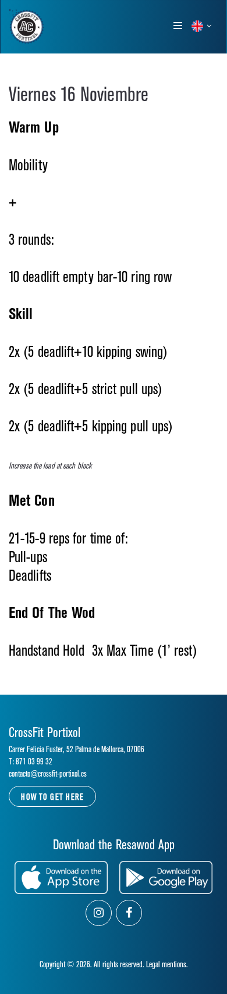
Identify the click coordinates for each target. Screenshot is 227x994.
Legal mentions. (167, 964)
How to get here (52, 797)
